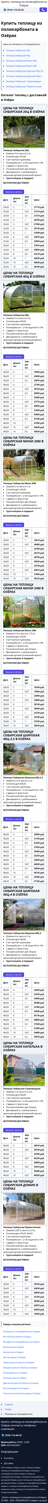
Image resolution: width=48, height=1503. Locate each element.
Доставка (8, 1463)
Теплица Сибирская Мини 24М (21, 65)
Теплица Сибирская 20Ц (18, 50)
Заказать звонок (13, 191)
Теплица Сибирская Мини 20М (21, 60)
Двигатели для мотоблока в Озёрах (21, 1383)
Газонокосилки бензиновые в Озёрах (21, 1393)
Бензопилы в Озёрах (13, 1347)
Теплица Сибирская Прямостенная (23, 86)
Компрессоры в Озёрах (14, 1378)
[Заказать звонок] (43, 9)
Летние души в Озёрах (14, 1357)
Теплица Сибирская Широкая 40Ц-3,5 (24, 71)
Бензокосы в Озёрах (13, 1352)
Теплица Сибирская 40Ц (18, 55)
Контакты (9, 1458)
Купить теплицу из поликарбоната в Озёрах (24, 3)
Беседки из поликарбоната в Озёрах (21, 1341)
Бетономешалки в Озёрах (16, 1388)
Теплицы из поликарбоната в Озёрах (21, 1331)
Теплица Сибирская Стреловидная (23, 81)
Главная (9, 1404)
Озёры (8, 1409)
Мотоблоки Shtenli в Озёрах (17, 1336)
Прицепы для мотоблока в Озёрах (20, 1367)
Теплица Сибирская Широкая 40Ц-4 (24, 76)
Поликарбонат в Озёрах (15, 1372)
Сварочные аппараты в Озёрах (18, 1362)
